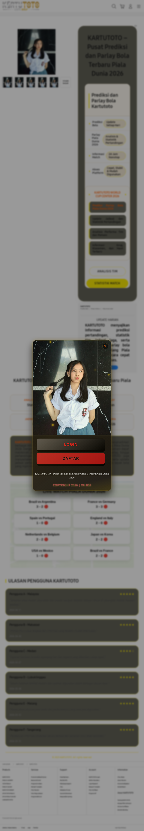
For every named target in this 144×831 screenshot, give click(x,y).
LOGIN (71, 444)
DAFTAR (71, 458)
